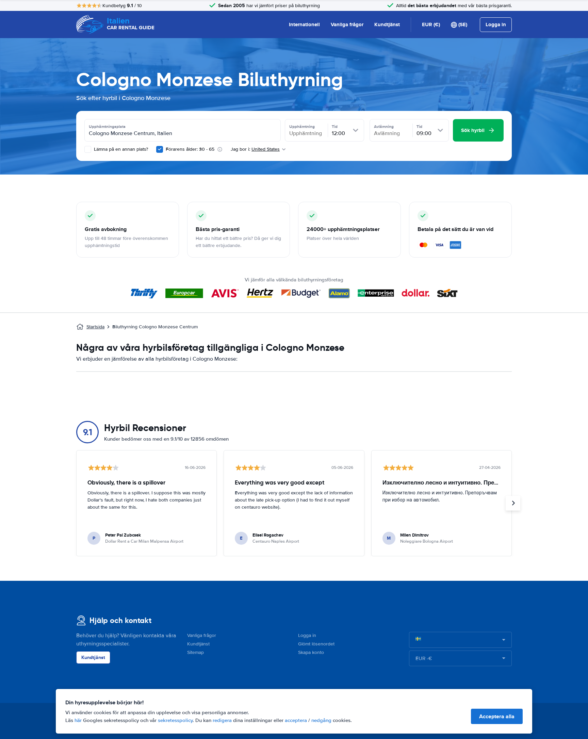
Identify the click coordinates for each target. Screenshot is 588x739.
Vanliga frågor (347, 24)
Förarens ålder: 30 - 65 (190, 149)
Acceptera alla (496, 716)
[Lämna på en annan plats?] (87, 149)
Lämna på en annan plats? (120, 149)
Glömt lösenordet (316, 644)
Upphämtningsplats (107, 127)
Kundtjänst (387, 24)
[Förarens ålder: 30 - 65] (159, 149)
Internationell (304, 24)
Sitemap (195, 652)
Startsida (95, 327)
